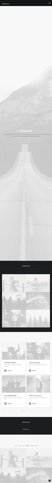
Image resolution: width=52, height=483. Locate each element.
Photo (36, 271)
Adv (23, 271)
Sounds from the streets (35, 395)
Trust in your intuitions (34, 362)
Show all (16, 271)
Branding (27, 271)
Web (20, 271)
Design (32, 271)
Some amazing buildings (10, 395)
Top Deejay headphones (10, 362)
